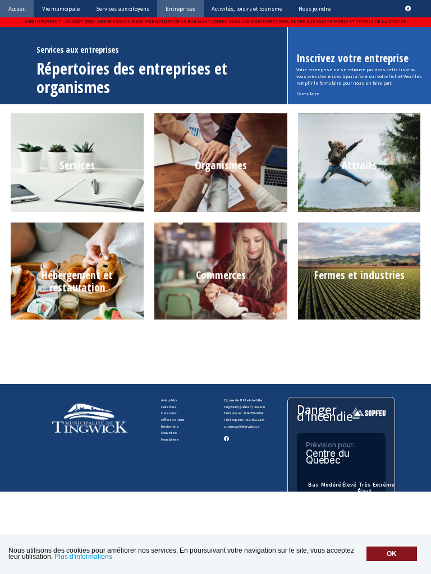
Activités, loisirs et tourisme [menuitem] (247, 8)
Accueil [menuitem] (17, 8)
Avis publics (169, 399)
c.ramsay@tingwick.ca (241, 426)
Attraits (359, 165)
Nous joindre (170, 439)
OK (392, 554)
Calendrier (169, 412)
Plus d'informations (83, 557)
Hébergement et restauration (77, 281)
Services (77, 165)
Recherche (170, 426)
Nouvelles (169, 432)
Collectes (168, 406)
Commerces (221, 275)
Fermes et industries (359, 275)
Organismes (221, 165)
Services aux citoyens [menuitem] (122, 8)
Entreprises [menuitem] (180, 8)
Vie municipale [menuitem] (61, 8)
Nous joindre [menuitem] (315, 8)
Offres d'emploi (172, 419)
